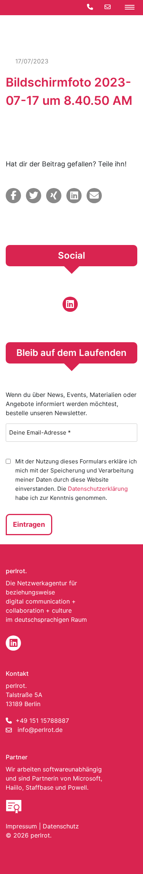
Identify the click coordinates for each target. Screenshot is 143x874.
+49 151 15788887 (42, 720)
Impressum (21, 826)
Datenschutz (61, 826)
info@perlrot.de (40, 729)
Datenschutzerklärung (98, 488)
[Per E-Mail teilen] (94, 195)
